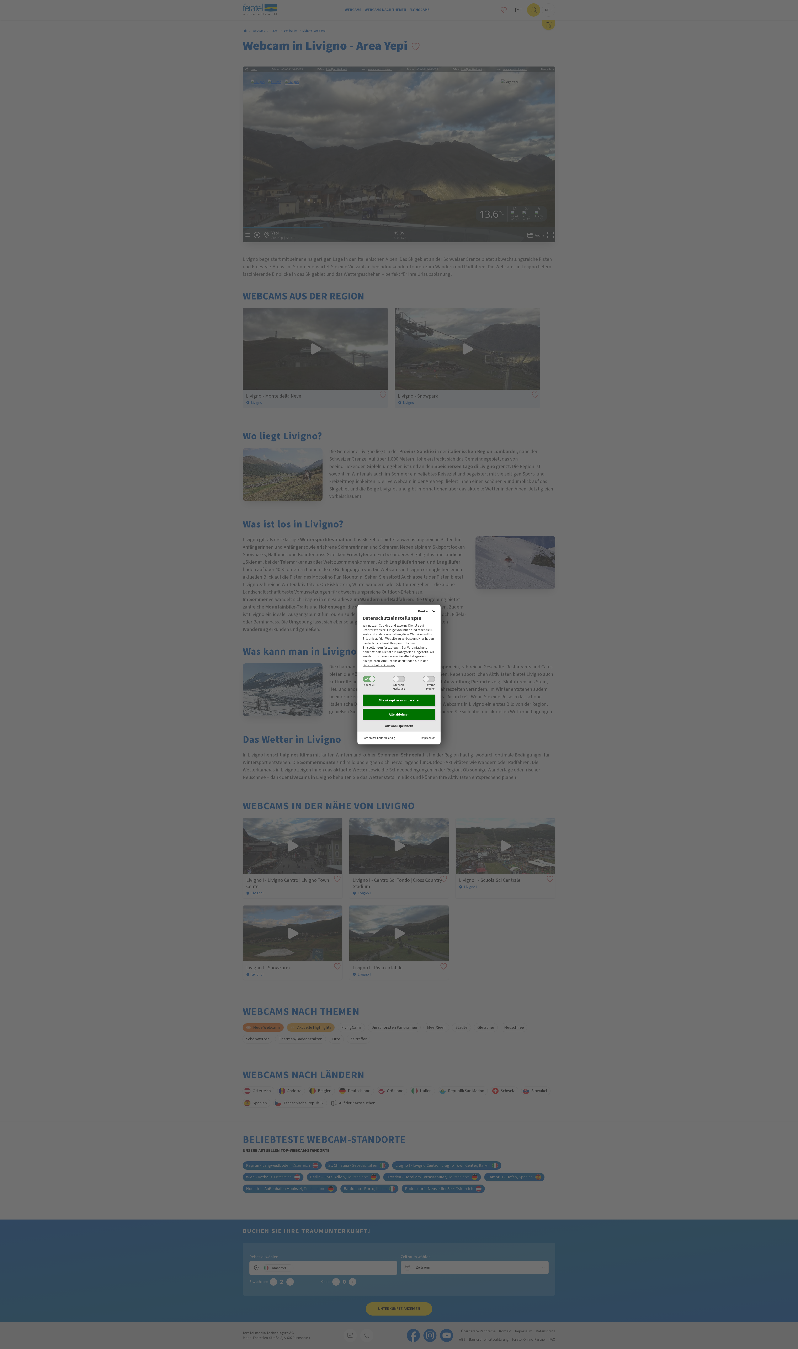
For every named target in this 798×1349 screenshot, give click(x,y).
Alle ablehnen (399, 714)
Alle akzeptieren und (399, 700)
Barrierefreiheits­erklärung (379, 738)
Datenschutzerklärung (379, 665)
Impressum (428, 738)
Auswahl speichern (399, 726)
